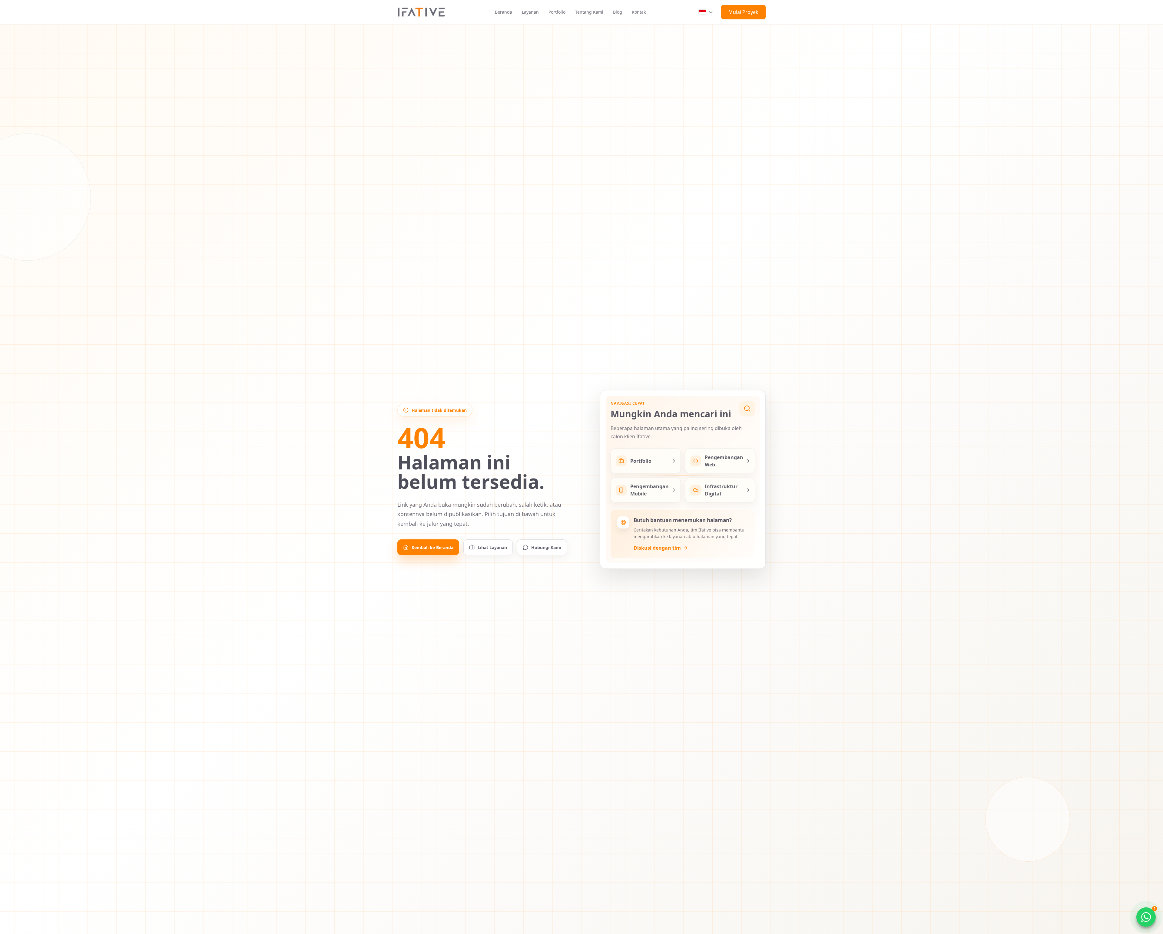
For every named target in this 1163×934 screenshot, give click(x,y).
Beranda (503, 12)
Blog (617, 12)
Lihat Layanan (492, 547)
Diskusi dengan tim (657, 548)
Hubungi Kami (546, 547)
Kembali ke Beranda (432, 547)
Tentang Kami (589, 12)
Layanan (530, 12)
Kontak (639, 12)
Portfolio (556, 12)
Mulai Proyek (743, 12)
